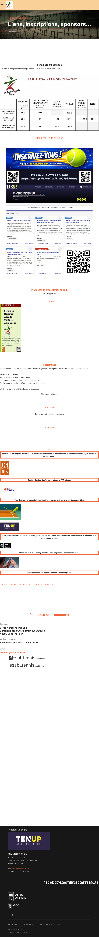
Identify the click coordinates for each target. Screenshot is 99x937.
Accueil (13, 925)
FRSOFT (23, 930)
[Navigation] (2, 5)
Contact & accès (50, 925)
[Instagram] (12, 915)
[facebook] (8, 915)
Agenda (28, 925)
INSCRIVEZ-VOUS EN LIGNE (49, 138)
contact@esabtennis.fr (12, 652)
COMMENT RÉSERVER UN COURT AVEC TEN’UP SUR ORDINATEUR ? (27, 584)
